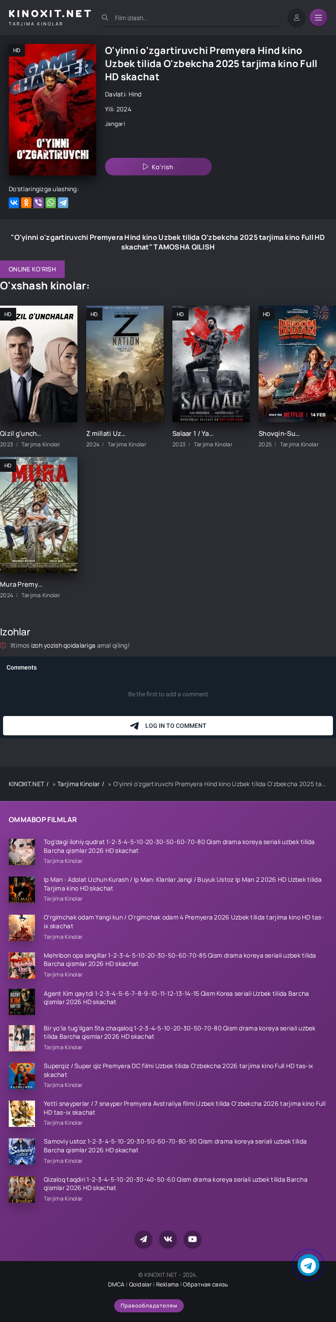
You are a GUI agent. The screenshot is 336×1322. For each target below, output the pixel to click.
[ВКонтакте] (14, 202)
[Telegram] (63, 202)
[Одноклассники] (26, 202)
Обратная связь (205, 1284)
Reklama (167, 1284)
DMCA (116, 1284)
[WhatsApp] (51, 202)
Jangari (115, 124)
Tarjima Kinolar (78, 784)
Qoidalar (140, 1284)
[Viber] (38, 202)
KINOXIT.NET (26, 784)
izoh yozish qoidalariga (64, 645)
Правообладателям (149, 1305)
